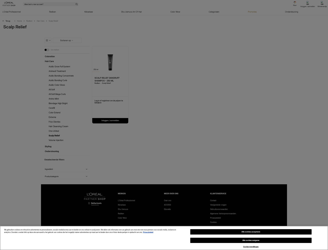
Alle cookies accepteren (251, 232)
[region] (164, 238)
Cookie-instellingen (251, 247)
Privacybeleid (148, 232)
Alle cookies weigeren (251, 240)
